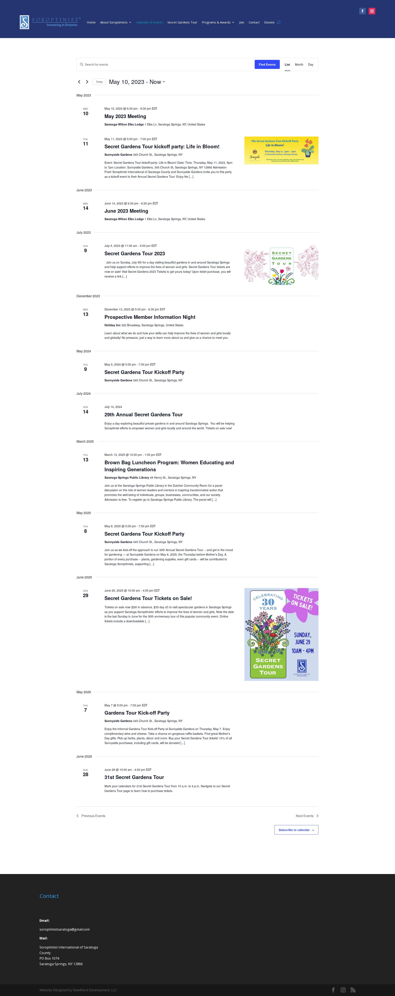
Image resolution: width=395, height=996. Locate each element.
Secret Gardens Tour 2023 (135, 253)
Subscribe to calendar (294, 830)
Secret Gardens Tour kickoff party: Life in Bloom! (162, 146)
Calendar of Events (149, 22)
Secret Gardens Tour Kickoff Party (144, 371)
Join (241, 22)
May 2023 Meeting (125, 116)
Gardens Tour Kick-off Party (137, 712)
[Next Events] (87, 81)
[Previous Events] (79, 81)
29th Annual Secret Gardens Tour (144, 414)
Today (99, 81)
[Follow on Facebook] (362, 11)
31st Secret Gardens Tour (134, 776)
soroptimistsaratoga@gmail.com (65, 929)
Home (91, 22)
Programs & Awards (216, 22)
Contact (254, 22)
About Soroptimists (114, 22)
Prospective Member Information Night (150, 316)
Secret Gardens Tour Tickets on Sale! (148, 597)
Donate (269, 22)
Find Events (267, 64)
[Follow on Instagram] (372, 11)
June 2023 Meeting (126, 210)
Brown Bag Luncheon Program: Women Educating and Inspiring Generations (169, 466)
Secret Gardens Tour (182, 22)
